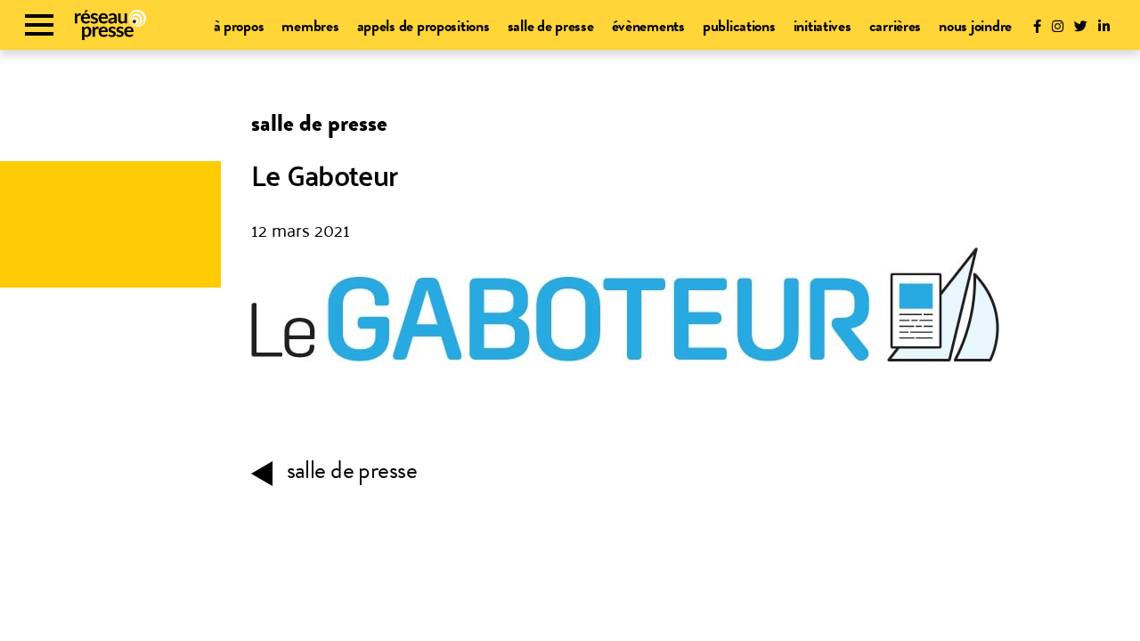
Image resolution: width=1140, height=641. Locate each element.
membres (309, 25)
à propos (239, 25)
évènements (648, 25)
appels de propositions (423, 25)
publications (739, 25)
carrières (895, 25)
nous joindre (975, 25)
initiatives (822, 25)
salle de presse (551, 25)
